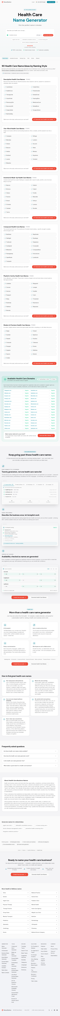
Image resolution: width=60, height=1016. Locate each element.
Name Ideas (5, 58)
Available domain (13, 35)
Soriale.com (33, 414)
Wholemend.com (34, 404)
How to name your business (29, 841)
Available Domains (14, 58)
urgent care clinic (16, 39)
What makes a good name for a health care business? (18, 765)
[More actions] (23, 390)
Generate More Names (45, 435)
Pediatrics (5, 920)
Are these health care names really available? (16, 751)
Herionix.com (34, 425)
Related (37, 58)
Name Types (24, 953)
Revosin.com (7, 423)
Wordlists (23, 959)
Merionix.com (7, 420)
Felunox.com (7, 425)
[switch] (8, 35)
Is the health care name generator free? (14, 760)
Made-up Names (38, 659)
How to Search (44, 953)
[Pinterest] (54, 1010)
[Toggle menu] (57, 2)
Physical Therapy (7, 904)
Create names (51, 2)
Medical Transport (7, 916)
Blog (42, 956)
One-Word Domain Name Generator (15, 976)
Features (43, 946)
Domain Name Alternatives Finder (15, 994)
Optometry (5, 924)
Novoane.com (7, 404)
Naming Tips (22, 58)
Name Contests (5, 972)
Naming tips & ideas (15, 841)
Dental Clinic (35, 896)
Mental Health (35, 904)
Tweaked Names (46, 659)
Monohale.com (34, 395)
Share (54, 379)
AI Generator (13, 659)
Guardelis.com (34, 390)
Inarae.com (33, 417)
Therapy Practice (7, 908)
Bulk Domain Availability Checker (14, 988)
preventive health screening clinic (34, 828)
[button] (16, 687)
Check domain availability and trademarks (12, 70)
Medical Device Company (38, 932)
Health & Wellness (31, 850)
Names (24, 850)
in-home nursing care (43, 39)
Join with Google (41, 2)
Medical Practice (36, 892)
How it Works (44, 951)
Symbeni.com (34, 401)
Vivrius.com (33, 406)
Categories (24, 962)
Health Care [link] (39, 850)
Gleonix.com (33, 398)
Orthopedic (34, 924)
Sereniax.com (34, 420)
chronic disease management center (30, 42)
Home (19, 850)
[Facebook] (52, 1010)
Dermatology (35, 920)
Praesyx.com (7, 398)
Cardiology (6, 928)
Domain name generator (23, 844)
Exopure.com (7, 395)
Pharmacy (34, 928)
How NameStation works (9, 844)
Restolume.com (7, 417)
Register (27, 390)
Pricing (32, 978)
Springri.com (7, 406)
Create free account (19, 597)
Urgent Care (6, 900)
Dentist (5, 896)
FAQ (28, 58)
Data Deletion (54, 955)
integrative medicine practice (10, 831)
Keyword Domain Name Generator (15, 970)
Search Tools (24, 950)
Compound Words (21, 659)
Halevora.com (34, 412)
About (32, 58)
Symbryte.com (34, 428)
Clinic (4, 892)
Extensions (24, 967)
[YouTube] (57, 1010)
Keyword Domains (30, 659)
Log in (33, 2)
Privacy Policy (54, 948)
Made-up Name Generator (14, 954)
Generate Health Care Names (38, 597)
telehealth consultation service (29, 39)
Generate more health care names (44, 119)
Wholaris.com (7, 393)
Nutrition (34, 916)
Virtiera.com (7, 428)
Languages (24, 964)
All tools (53, 659)
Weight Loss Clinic (36, 912)
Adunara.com (34, 423)
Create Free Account (18, 874)
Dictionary (23, 969)
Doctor (4, 932)
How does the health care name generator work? (16, 756)
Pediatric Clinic (35, 900)
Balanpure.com (7, 409)
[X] (49, 1010)
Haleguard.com (7, 390)
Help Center (44, 948)
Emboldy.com (7, 414)
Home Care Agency (36, 908)
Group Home (6, 912)
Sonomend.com (7, 401)
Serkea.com (7, 412)
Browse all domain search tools (15, 1000)
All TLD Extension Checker (14, 982)
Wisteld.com (33, 409)
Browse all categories (44, 841)
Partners (33, 967)
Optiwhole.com (34, 393)
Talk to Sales (34, 981)
